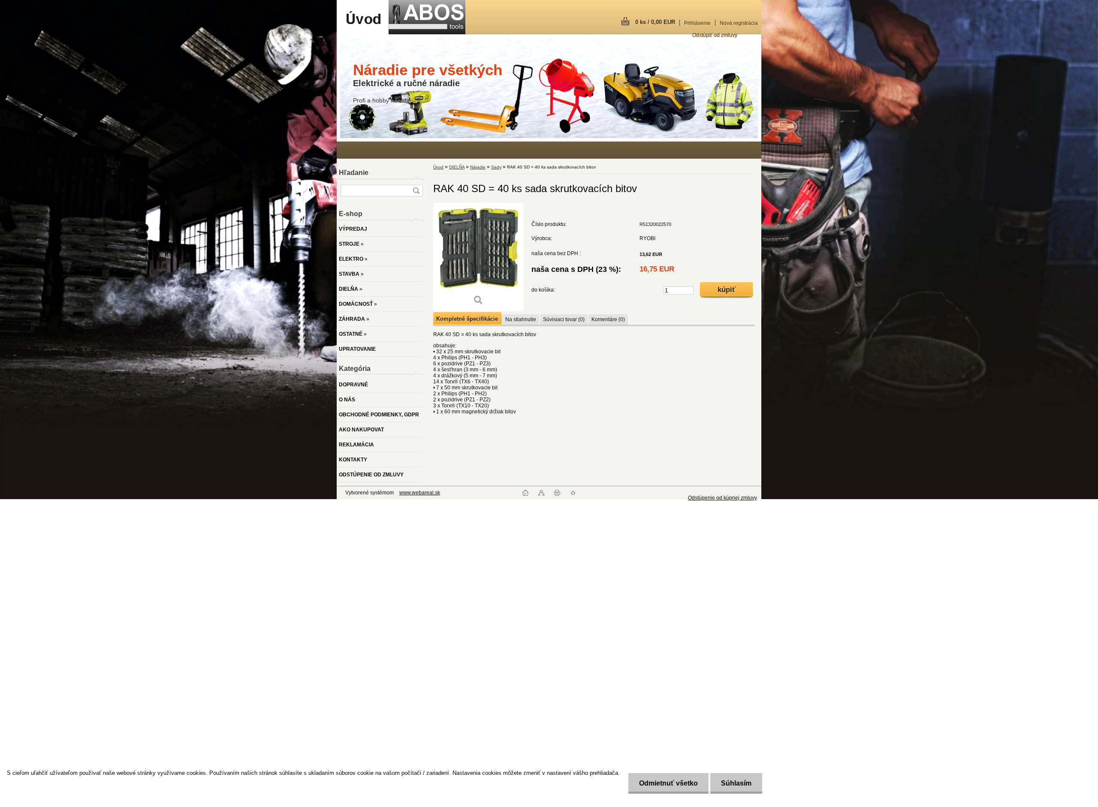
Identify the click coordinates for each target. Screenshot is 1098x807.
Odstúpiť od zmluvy (714, 35)
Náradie (478, 167)
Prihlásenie (697, 23)
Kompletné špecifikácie (467, 319)
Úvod (438, 167)
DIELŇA (457, 167)
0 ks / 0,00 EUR (655, 22)
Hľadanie (353, 172)
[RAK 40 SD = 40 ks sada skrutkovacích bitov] (478, 257)
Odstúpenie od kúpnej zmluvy (722, 498)
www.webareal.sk (419, 493)
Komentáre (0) (608, 319)
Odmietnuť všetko (668, 783)
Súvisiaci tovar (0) (564, 319)
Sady (496, 167)
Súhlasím (736, 783)
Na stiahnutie (520, 319)
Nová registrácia (739, 23)
